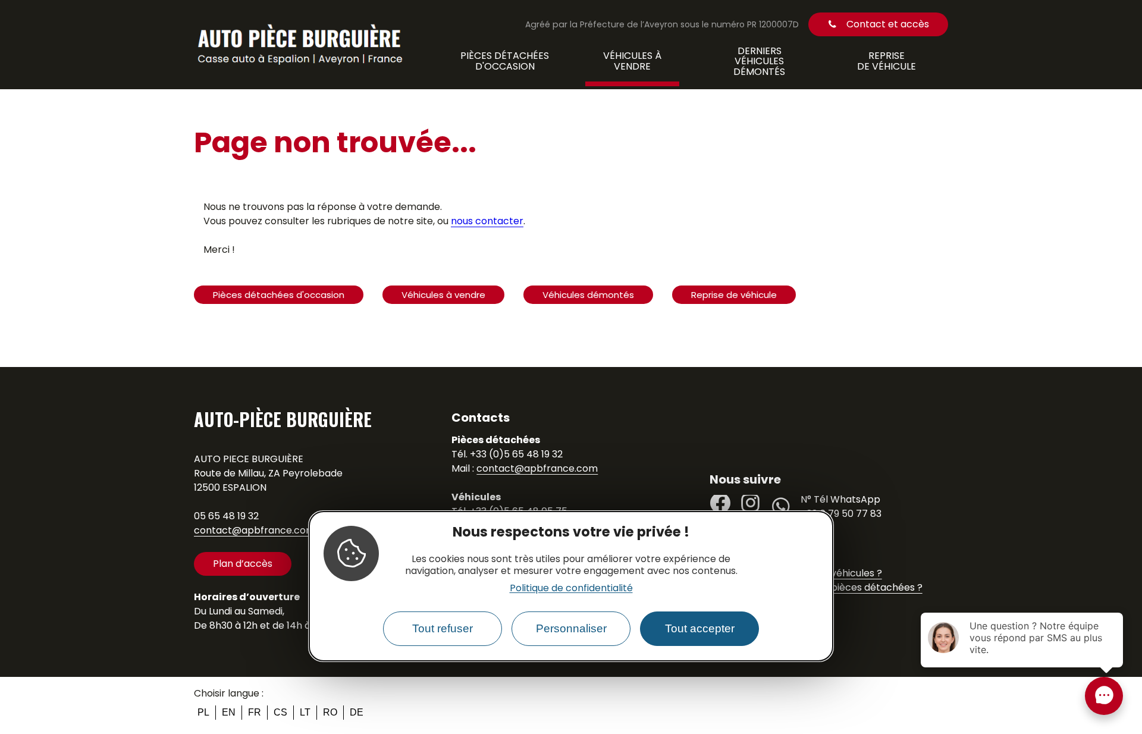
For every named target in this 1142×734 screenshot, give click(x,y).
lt (305, 712)
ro (330, 712)
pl (203, 712)
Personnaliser (571, 629)
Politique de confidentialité (571, 588)
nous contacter (487, 221)
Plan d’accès (242, 563)
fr (254, 712)
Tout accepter (700, 629)
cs (280, 712)
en (229, 712)
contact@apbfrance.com (254, 530)
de (356, 712)
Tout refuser (442, 629)
